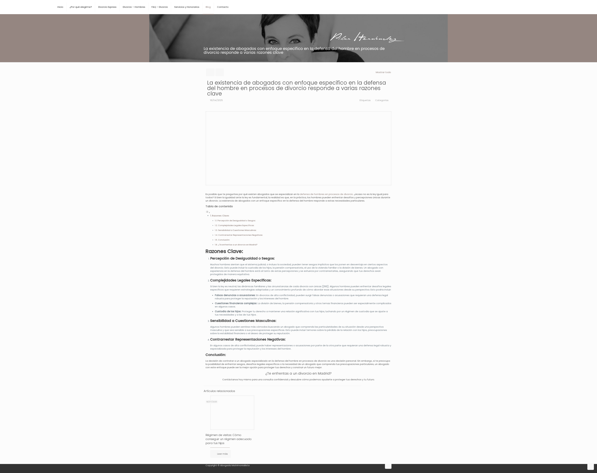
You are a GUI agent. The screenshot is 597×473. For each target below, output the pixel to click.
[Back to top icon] (388, 465)
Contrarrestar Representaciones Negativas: (240, 235)
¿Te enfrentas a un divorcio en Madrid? (237, 244)
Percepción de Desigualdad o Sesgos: (237, 220)
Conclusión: (224, 240)
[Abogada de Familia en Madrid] (26, 7)
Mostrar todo (383, 72)
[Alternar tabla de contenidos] (208, 212)
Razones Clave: (220, 215)
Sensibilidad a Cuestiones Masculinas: (237, 230)
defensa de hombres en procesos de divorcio (326, 194)
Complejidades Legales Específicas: (236, 225)
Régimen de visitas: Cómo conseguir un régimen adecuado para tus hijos (229, 439)
